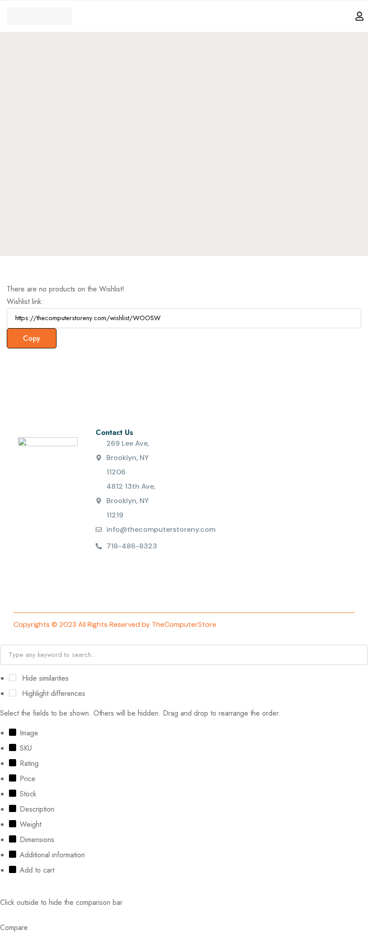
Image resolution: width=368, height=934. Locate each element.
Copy (31, 338)
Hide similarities (44, 678)
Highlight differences (52, 693)
